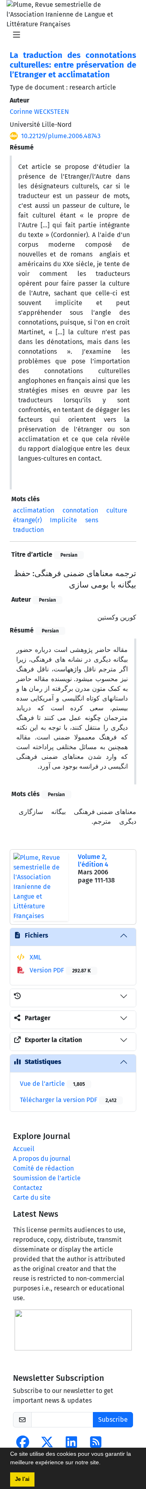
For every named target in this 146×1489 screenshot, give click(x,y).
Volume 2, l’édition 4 (93, 860)
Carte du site (32, 1197)
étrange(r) (27, 520)
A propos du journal (42, 1158)
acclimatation (33, 510)
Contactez (27, 1188)
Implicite (63, 520)
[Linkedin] (71, 1444)
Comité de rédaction (43, 1168)
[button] (103, 1463)
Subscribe (113, 1419)
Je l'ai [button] (22, 1479)
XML (34, 957)
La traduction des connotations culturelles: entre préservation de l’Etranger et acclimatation (73, 64)
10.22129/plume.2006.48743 (61, 136)
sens (91, 520)
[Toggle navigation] (70, 35)
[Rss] (95, 1444)
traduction (28, 530)
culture (116, 510)
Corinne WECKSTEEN (39, 111)
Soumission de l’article (47, 1178)
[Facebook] (22, 1444)
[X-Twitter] (47, 1444)
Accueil (23, 1149)
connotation (80, 510)
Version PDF (59, 970)
